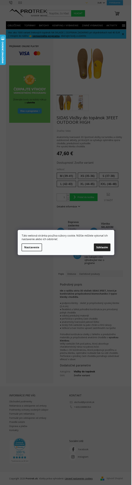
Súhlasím (102, 247)
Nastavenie (31, 247)
